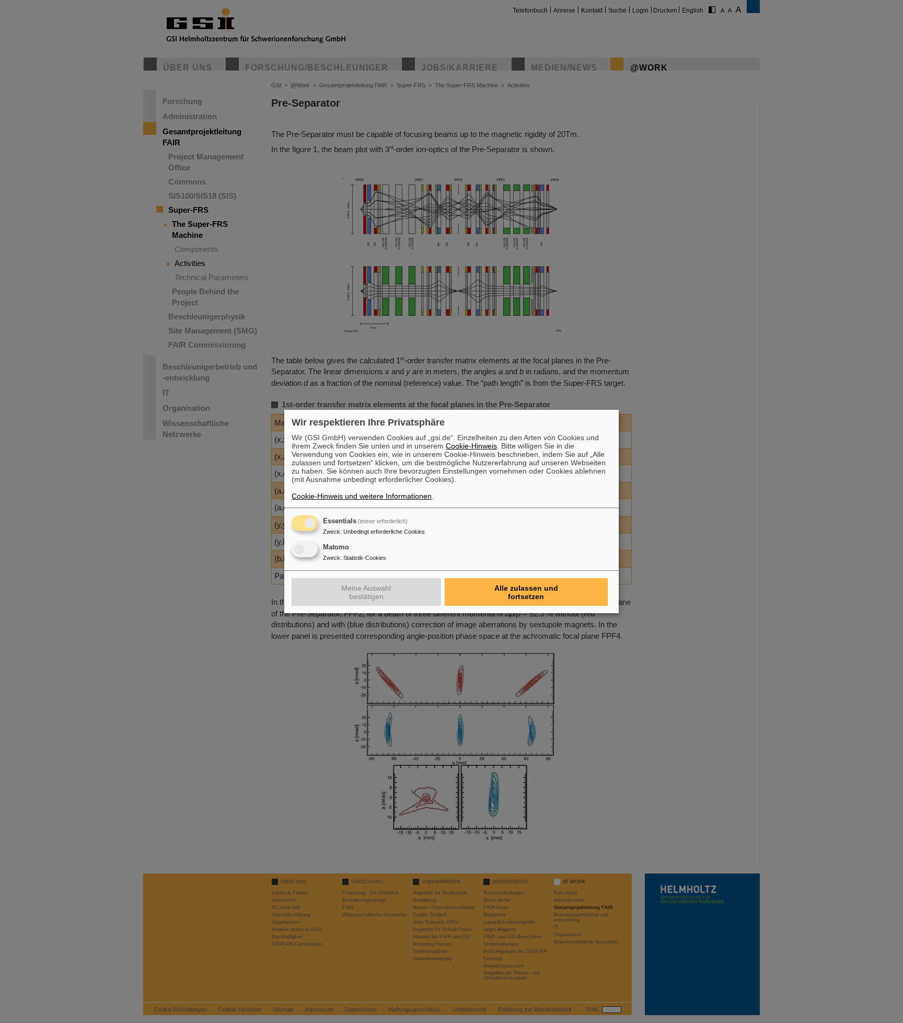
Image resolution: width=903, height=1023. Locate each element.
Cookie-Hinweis (471, 446)
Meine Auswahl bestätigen (366, 592)
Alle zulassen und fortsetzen (526, 592)
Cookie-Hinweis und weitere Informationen (362, 496)
